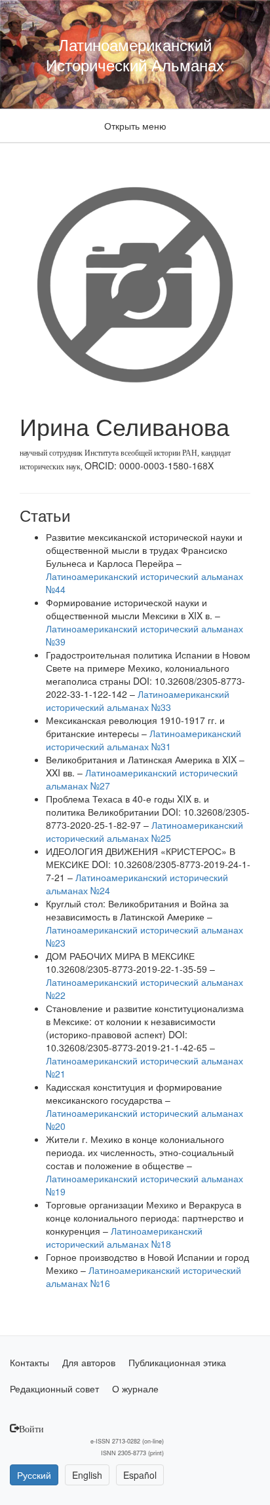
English (87, 1474)
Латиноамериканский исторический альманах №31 (143, 740)
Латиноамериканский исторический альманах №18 (124, 1237)
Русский (34, 1474)
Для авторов (88, 1362)
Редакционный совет (54, 1388)
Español (140, 1474)
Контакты (29, 1362)
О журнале (135, 1388)
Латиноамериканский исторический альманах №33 (137, 700)
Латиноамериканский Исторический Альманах (135, 54)
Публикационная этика (177, 1362)
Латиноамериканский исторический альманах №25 (144, 831)
